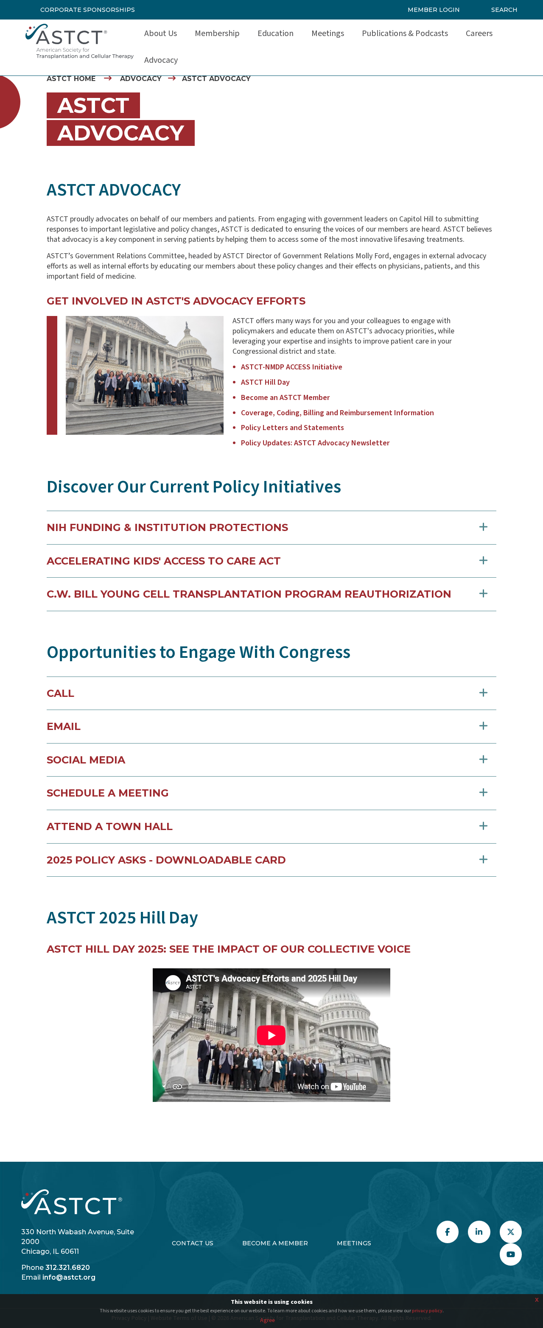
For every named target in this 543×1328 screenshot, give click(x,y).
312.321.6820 (67, 1268)
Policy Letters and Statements (292, 427)
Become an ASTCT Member (285, 397)
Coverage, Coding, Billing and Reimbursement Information (337, 413)
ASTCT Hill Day (265, 382)
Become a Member (275, 1243)
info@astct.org (68, 1277)
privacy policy (427, 1310)
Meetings (354, 1243)
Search (504, 10)
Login (30, 1292)
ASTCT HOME (71, 79)
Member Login (434, 10)
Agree (267, 1320)
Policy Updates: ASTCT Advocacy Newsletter (315, 443)
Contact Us (192, 1243)
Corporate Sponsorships (87, 10)
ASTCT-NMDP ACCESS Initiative (291, 367)
